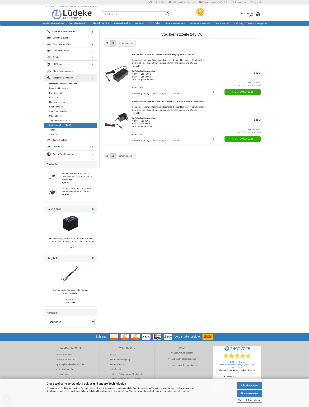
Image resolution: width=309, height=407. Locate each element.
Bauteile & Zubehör (78, 23)
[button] (107, 43)
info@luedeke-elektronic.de (183, 2)
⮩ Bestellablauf (117, 364)
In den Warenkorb (242, 92)
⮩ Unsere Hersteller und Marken (182, 365)
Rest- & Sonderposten (257, 23)
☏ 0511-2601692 (64, 355)
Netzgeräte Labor (57, 102)
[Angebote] (93, 258)
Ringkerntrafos (56, 107)
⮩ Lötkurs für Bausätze (182, 353)
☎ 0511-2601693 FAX (66, 359)
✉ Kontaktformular (64, 369)
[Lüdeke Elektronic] (72, 14)
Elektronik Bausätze (100, 23)
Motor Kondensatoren (175, 23)
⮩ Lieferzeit (115, 369)
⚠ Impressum (62, 374)
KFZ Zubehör (154, 23)
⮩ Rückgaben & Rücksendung (182, 359)
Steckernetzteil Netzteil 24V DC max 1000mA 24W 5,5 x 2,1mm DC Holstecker (168, 101)
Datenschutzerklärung (179, 391)
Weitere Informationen (249, 400)
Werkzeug (238, 23)
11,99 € (70, 247)
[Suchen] (167, 14)
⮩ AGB (113, 355)
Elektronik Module (122, 23)
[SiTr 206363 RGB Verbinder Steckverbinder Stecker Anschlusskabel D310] (70, 274)
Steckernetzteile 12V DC (60, 120)
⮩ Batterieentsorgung (120, 359)
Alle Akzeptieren (249, 385)
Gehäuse (139, 23)
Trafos (52, 130)
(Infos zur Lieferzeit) (171, 93)
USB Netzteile (55, 116)
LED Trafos (54, 97)
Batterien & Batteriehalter (53, 23)
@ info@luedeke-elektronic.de (70, 364)
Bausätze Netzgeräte (58, 88)
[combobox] (126, 43)
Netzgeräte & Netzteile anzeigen (62, 83)
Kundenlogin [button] (240, 2)
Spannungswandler (58, 111)
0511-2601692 (157, 2)
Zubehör (53, 134)
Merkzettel (257, 2)
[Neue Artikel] (93, 209)
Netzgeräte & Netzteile (199, 23)
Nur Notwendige (249, 393)
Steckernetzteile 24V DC (60, 125)
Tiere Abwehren (222, 23)
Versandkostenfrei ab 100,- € (214, 2)
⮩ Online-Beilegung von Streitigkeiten (127, 374)
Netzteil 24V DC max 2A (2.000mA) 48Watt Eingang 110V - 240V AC (163, 54)
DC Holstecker (55, 93)
